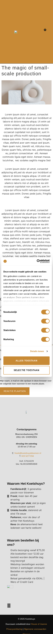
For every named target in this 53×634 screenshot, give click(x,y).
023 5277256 (27, 456)
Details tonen (37, 351)
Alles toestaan (26, 360)
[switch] (45, 321)
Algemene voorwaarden (35, 629)
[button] (48, 31)
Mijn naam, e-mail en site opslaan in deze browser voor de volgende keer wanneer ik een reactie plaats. (26, 382)
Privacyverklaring (14, 629)
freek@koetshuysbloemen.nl (28, 453)
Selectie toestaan (26, 370)
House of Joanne (39, 624)
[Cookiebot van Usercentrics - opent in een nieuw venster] (37, 261)
